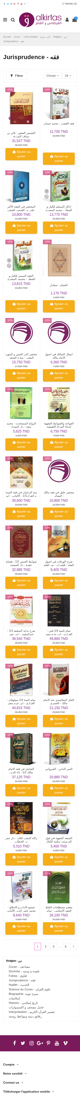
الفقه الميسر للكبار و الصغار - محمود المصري (21, 277)
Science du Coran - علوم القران (30, 989)
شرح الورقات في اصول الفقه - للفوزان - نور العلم (59, 563)
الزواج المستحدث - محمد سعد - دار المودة (21, 425)
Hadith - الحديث (19, 984)
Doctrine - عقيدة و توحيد (24, 971)
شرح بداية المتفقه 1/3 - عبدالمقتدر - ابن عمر (21, 632)
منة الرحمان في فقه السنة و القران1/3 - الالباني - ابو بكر (21, 496)
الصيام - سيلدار (59, 285)
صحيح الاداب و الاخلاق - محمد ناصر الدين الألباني (21, 909)
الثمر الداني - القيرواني (59, 769)
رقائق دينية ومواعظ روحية (25, 1016)
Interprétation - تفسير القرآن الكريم (32, 1012)
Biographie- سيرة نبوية (23, 993)
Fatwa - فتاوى (18, 975)
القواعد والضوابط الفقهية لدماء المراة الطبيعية (59, 425)
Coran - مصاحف (19, 966)
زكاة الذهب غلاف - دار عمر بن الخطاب (21, 839)
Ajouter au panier (24, 154)
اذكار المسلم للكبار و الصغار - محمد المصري (58, 208)
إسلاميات (14, 998)
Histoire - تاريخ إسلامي (23, 1003)
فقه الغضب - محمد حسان (59, 123)
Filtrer (18, 75)
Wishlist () (71, 3)
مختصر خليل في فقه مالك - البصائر (59, 494)
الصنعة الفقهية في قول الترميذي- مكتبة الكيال (58, 839)
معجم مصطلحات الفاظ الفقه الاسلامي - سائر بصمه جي (58, 911)
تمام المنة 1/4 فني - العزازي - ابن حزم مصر (58, 632)
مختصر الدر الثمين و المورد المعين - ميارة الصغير (21, 356)
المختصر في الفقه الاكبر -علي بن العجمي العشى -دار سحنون (21, 210)
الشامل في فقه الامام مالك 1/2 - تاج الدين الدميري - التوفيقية (21, 772)
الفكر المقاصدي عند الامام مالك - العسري (58, 701)
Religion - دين (14, 960)
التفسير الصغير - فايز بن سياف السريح (21, 134)
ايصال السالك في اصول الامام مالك (59, 356)
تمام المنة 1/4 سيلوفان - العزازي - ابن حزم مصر (21, 701)
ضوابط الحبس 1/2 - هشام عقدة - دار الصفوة (21, 563)
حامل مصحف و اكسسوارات (26, 1007)
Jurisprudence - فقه (22, 980)
